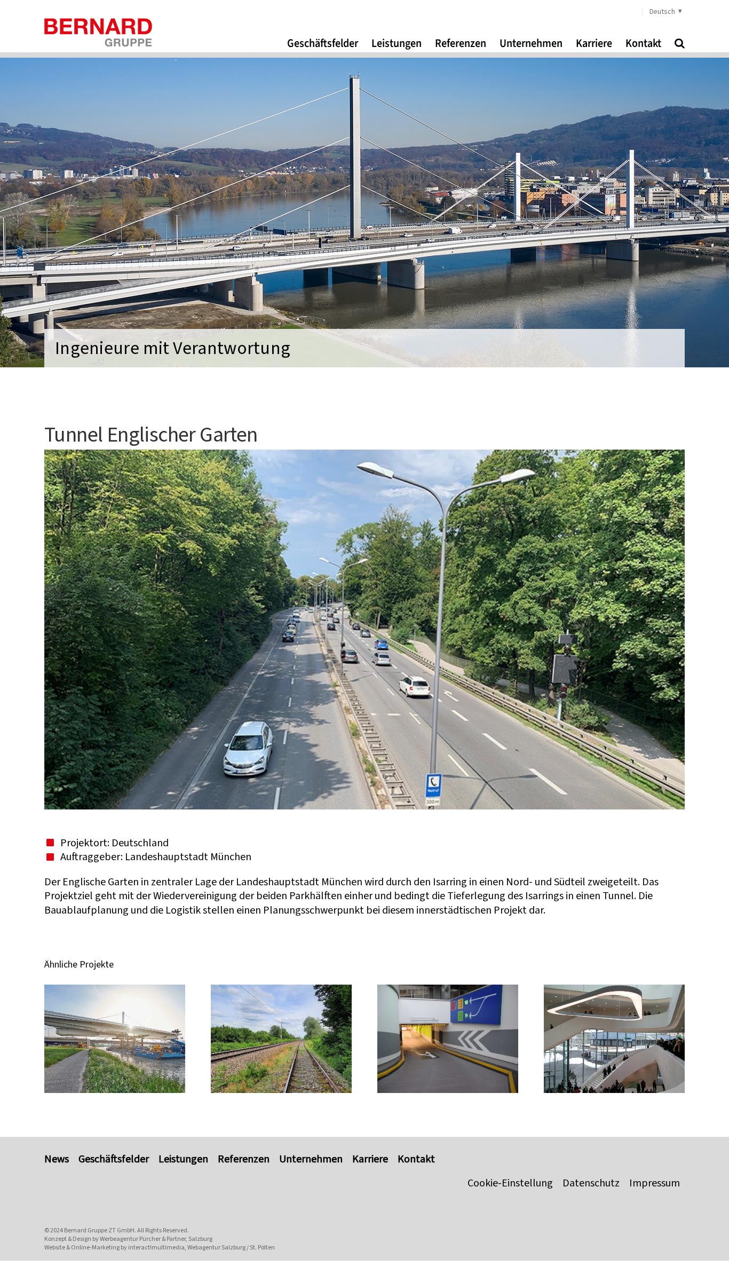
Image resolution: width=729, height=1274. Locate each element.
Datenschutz (591, 1183)
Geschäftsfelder (113, 1159)
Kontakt (416, 1159)
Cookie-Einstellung (510, 1183)
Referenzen (244, 1159)
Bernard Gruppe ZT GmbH (99, 1230)
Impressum (654, 1183)
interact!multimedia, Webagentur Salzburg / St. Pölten (201, 1247)
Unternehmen (311, 1159)
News (56, 1159)
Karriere (370, 1159)
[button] (680, 43)
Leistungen (183, 1159)
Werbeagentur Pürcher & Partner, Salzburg (156, 1238)
